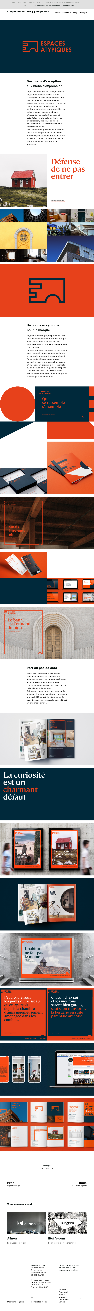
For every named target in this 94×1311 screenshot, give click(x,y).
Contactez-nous (39, 1302)
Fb (47, 1168)
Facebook (64, 1292)
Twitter (62, 1294)
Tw (42, 1168)
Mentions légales (15, 1302)
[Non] (91, 4)
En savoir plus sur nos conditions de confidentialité (54, 6)
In (52, 1168)
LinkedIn (63, 1297)
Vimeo (62, 1302)
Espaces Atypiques (50, 135)
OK (25, 6)
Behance (63, 1289)
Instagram (64, 1299)
